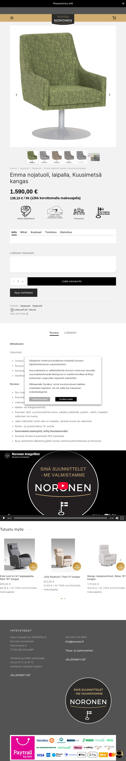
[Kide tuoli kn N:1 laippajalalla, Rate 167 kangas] (19, 555)
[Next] (120, 560)
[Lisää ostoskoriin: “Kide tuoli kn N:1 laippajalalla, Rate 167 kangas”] (34, 543)
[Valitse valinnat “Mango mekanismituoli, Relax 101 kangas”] (121, 543)
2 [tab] (64, 598)
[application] (63, 485)
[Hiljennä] (117, 518)
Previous (16, 95)
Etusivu (13, 168)
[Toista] (4, 518)
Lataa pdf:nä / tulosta (25, 309)
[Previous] (5, 560)
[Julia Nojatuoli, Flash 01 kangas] (63, 555)
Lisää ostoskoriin (72, 281)
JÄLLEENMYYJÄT (20, 675)
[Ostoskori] (114, 18)
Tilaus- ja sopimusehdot (79, 650)
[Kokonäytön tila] (122, 518)
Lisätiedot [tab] (70, 332)
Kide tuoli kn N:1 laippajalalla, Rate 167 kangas (17, 578)
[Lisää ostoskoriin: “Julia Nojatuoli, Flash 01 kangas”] (78, 543)
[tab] (14, 232)
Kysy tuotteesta (24, 292)
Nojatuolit (24, 168)
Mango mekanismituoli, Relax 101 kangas (106, 578)
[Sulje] (123, 3)
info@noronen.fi (74, 641)
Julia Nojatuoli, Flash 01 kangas (62, 576)
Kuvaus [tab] (54, 332)
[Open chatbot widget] (119, 754)
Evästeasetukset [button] (40, 399)
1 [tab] (61, 598)
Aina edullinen (33, 566)
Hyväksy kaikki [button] (66, 399)
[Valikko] (12, 18)
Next (109, 95)
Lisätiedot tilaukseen (22, 252)
